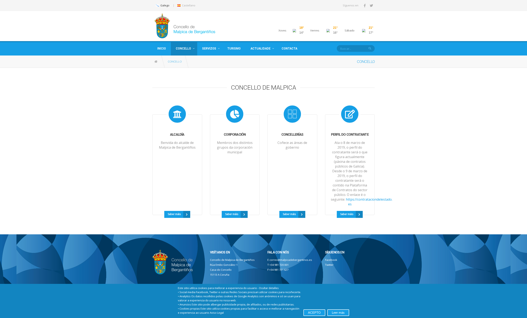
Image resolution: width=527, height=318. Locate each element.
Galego (164, 5)
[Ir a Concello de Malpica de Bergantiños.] (156, 61)
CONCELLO (183, 48)
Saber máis (174, 214)
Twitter (329, 265)
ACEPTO (314, 312)
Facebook (331, 260)
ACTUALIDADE (260, 48)
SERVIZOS (209, 48)
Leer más (338, 312)
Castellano (188, 5)
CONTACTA (289, 48)
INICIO (161, 48)
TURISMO (234, 48)
